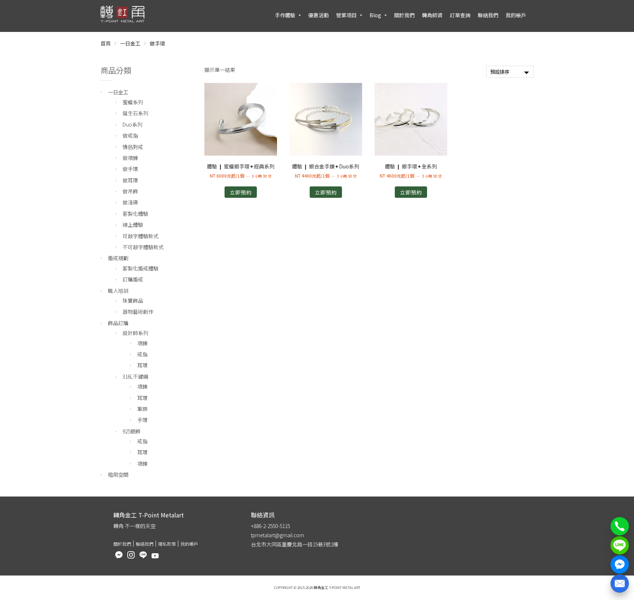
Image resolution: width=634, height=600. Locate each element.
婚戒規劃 (118, 258)
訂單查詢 (460, 15)
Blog (375, 15)
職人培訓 (118, 290)
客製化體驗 (135, 213)
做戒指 (130, 135)
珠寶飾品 (133, 300)
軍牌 (142, 408)
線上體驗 (133, 224)
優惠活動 (318, 15)
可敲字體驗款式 (140, 236)
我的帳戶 (516, 15)
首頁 (106, 43)
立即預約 (241, 192)
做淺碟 (130, 202)
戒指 (142, 354)
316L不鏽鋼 (135, 376)
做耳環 (130, 180)
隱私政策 (167, 544)
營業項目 (346, 15)
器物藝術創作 (138, 311)
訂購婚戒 (133, 279)
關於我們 (404, 15)
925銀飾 (132, 431)
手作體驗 (285, 15)
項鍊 (142, 343)
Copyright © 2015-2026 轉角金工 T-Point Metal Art (317, 587)
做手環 (130, 168)
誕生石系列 (135, 113)
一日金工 (130, 43)
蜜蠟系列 (133, 102)
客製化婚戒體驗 (140, 268)
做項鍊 (130, 157)
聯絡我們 (488, 15)
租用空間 (118, 474)
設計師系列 (135, 333)
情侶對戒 (133, 146)
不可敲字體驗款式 (143, 247)
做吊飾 (130, 191)
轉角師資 (432, 15)
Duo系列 (132, 124)
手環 (142, 419)
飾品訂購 (118, 323)
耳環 (142, 365)
